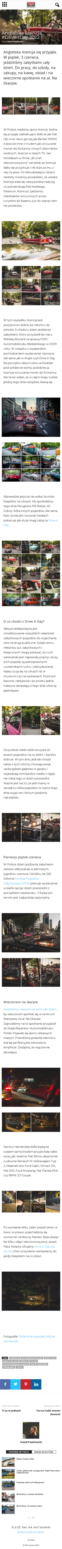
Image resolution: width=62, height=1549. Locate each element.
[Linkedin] (36, 1384)
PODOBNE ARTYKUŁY (19, 1452)
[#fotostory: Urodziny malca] (8, 1509)
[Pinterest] (26, 1384)
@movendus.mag (31, 1532)
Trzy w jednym (11, 1410)
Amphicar (14, 1358)
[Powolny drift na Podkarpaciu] (8, 1485)
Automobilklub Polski (32, 1358)
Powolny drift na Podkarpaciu (30, 1482)
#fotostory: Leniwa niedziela (30, 1494)
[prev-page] (29, 1518)
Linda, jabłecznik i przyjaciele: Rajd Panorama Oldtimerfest (38, 1471)
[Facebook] (5, 1384)
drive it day (50, 1358)
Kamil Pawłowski (15, 41)
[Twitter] (15, 1384)
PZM (32, 1364)
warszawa (42, 1364)
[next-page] (33, 1518)
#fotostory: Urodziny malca (29, 1506)
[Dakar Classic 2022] (8, 1462)
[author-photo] (31, 1430)
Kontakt (31, 1540)
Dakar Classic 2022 (25, 1459)
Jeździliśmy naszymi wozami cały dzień (29, 1009)
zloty (19, 1367)
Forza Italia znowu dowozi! (48, 1412)
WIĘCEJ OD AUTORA (43, 1452)
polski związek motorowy (15, 1364)
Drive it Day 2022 (10, 1361)
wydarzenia (8, 1367)
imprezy (23, 1361)
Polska (33, 1361)
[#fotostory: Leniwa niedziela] (8, 1497)
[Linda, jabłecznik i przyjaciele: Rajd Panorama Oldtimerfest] (8, 1474)
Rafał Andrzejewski (32, 1336)
